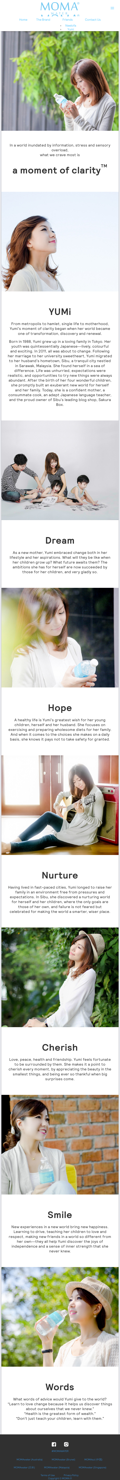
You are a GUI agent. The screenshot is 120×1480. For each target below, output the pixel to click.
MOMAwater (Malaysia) (57, 1467)
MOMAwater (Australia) (30, 1459)
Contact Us (93, 19)
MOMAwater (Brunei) (63, 1459)
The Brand (43, 19)
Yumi (71, 29)
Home (23, 19)
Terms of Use (48, 1475)
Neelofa (70, 25)
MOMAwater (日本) (24, 1467)
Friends (67, 19)
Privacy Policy (71, 1475)
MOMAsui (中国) (93, 1459)
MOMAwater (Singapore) (92, 1467)
